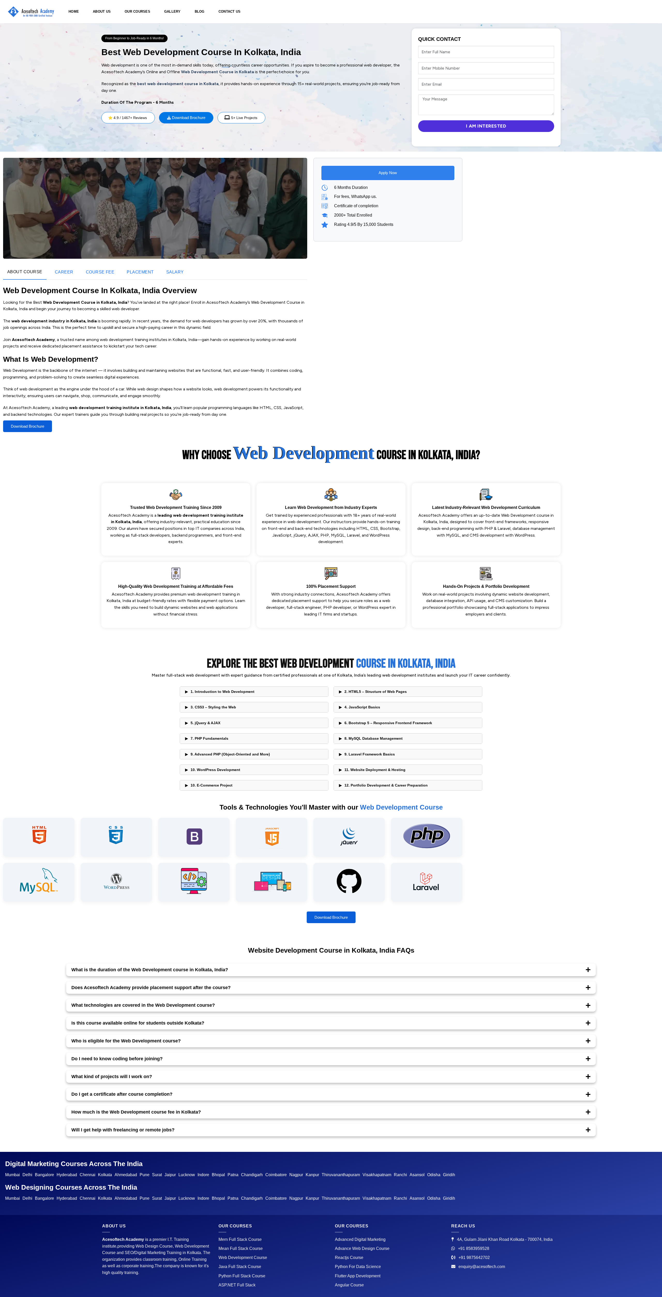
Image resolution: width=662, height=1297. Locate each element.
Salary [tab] (175, 272)
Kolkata (105, 1175)
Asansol (417, 1175)
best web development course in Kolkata (178, 83)
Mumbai (12, 1175)
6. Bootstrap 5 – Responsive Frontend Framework (388, 723)
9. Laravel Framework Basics (369, 754)
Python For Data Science (358, 1266)
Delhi (27, 1175)
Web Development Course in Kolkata (217, 71)
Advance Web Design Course (362, 1248)
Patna (233, 1175)
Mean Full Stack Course (241, 1248)
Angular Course (349, 1285)
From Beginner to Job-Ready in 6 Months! (134, 38)
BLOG (200, 11)
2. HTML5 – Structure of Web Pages (375, 692)
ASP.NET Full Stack (237, 1285)
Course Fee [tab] (100, 272)
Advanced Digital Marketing (360, 1239)
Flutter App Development (357, 1276)
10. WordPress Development (215, 770)
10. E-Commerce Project (211, 785)
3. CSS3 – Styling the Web (213, 707)
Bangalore (44, 1175)
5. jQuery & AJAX (205, 723)
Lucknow (186, 1175)
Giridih (449, 1175)
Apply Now (388, 173)
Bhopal (218, 1175)
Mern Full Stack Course (240, 1239)
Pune (144, 1175)
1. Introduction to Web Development (222, 692)
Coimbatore (276, 1175)
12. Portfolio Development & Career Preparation (386, 785)
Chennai (87, 1175)
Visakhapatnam (377, 1175)
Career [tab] (64, 272)
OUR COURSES (137, 11)
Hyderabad (67, 1175)
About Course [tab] (24, 272)
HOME (74, 11)
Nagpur (296, 1175)
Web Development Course (243, 1257)
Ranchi (400, 1175)
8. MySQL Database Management (373, 738)
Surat (157, 1175)
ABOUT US (102, 11)
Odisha (433, 1175)
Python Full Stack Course (242, 1276)
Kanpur (312, 1175)
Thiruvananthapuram (341, 1175)
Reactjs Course (349, 1257)
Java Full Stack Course (240, 1266)
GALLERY (172, 11)
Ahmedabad (126, 1175)
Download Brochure (188, 117)
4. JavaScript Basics (362, 707)
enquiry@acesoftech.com (481, 1266)
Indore (203, 1175)
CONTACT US (230, 11)
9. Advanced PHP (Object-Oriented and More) (230, 754)
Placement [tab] (140, 272)
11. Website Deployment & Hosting (374, 770)
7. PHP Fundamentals (209, 738)
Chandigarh (252, 1175)
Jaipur (170, 1175)
